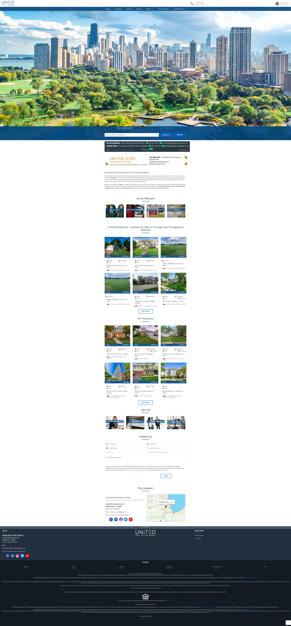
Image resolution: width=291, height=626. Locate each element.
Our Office (26, 566)
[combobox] (125, 452)
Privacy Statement (142, 618)
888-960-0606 (169, 600)
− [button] (148, 498)
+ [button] (148, 496)
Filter (181, 135)
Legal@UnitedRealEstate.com (251, 609)
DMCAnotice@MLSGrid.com (251, 577)
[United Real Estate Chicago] (166, 506)
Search (167, 135)
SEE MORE (145, 311)
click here (166, 470)
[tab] (124, 128)
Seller (138, 9)
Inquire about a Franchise (217, 566)
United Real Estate (199, 535)
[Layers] (148, 501)
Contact (118, 9)
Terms (184, 521)
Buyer (129, 9)
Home (108, 9)
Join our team (198, 538)
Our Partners (169, 566)
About (149, 9)
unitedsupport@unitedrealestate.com (208, 607)
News (74, 566)
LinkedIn (217, 567)
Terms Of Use (150, 618)
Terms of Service (130, 470)
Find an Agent (163, 9)
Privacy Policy (142, 470)
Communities (179, 9)
